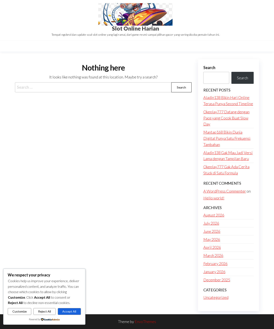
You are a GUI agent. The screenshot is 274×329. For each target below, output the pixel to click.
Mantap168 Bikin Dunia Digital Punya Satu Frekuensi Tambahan (226, 138)
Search (209, 67)
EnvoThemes (145, 321)
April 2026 (212, 247)
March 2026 (213, 255)
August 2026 (213, 215)
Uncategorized (215, 297)
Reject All (44, 311)
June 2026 (211, 231)
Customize (19, 311)
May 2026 (211, 239)
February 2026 (215, 263)
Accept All (69, 311)
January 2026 (214, 271)
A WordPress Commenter (224, 191)
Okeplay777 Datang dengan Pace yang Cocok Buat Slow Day (226, 118)
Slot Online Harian (135, 28)
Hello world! (213, 198)
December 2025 (216, 279)
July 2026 (211, 223)
